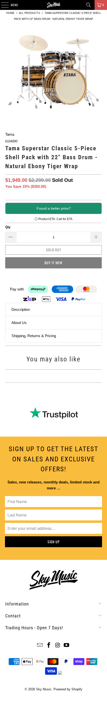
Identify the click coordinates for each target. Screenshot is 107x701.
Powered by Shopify (68, 689)
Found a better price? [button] (54, 208)
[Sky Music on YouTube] (66, 645)
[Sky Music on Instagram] (57, 645)
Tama (9, 134)
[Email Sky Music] (40, 645)
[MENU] (2, 5)
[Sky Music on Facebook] (49, 645)
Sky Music (44, 689)
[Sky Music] (53, 5)
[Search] (88, 5)
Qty (7, 227)
